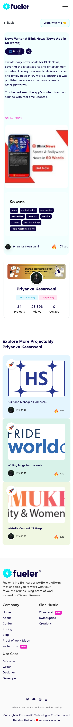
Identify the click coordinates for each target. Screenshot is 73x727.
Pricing (7, 629)
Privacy (16, 708)
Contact (8, 623)
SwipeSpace (47, 618)
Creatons (45, 623)
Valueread (50, 612)
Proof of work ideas (16, 640)
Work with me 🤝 (55, 22)
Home (7, 612)
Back (10, 22)
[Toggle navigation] (65, 6)
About (7, 618)
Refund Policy (54, 708)
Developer (10, 678)
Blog (6, 635)
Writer (7, 667)
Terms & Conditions (33, 708)
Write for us (14, 646)
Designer (9, 672)
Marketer (9, 661)
